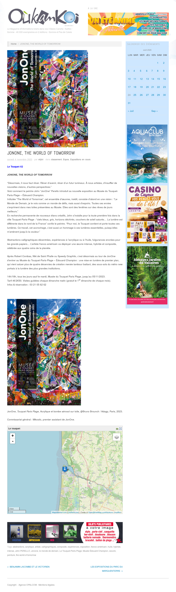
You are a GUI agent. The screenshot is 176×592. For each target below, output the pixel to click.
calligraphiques (49, 546)
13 (147, 78)
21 (152, 87)
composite (62, 546)
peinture (11, 555)
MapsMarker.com (59, 512)
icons (76, 512)
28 (152, 94)
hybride (116, 546)
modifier (117, 512)
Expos (66, 159)
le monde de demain (48, 550)
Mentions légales (46, 584)
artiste (38, 546)
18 (135, 87)
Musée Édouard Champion (95, 550)
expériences (73, 546)
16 (164, 78)
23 (164, 87)
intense (10, 550)
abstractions (18, 546)
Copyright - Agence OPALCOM (22, 584)
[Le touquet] (65, 469)
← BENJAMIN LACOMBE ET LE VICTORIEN (28, 566)
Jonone (34, 550)
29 (158, 94)
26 (141, 94)
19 (141, 87)
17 (129, 87)
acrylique (29, 546)
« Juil (131, 111)
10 (129, 78)
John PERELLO (22, 550)
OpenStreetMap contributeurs (100, 512)
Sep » (154, 111)
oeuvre (112, 550)
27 (147, 94)
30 (164, 94)
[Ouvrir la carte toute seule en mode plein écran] (121, 428)
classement (56, 159)
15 (158, 78)
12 (141, 78)
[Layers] (116, 437)
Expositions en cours (80, 159)
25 (135, 94)
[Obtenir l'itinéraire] (117, 428)
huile (110, 546)
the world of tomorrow (26, 555)
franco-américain (99, 546)
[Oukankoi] (43, 16)
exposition (85, 546)
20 (147, 87)
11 (135, 78)
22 (158, 87)
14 (152, 78)
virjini (40, 159)
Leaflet (71, 512)
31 (129, 103)
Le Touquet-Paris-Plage (70, 550)
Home (13, 43)
